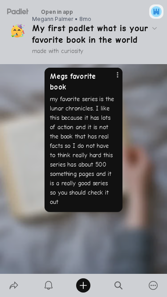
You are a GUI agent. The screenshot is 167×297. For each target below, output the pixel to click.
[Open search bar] (118, 285)
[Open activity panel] (49, 285)
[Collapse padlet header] (154, 28)
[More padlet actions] (153, 285)
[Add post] (83, 285)
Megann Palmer (52, 19)
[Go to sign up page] (156, 11)
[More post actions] (111, 78)
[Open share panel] (14, 285)
